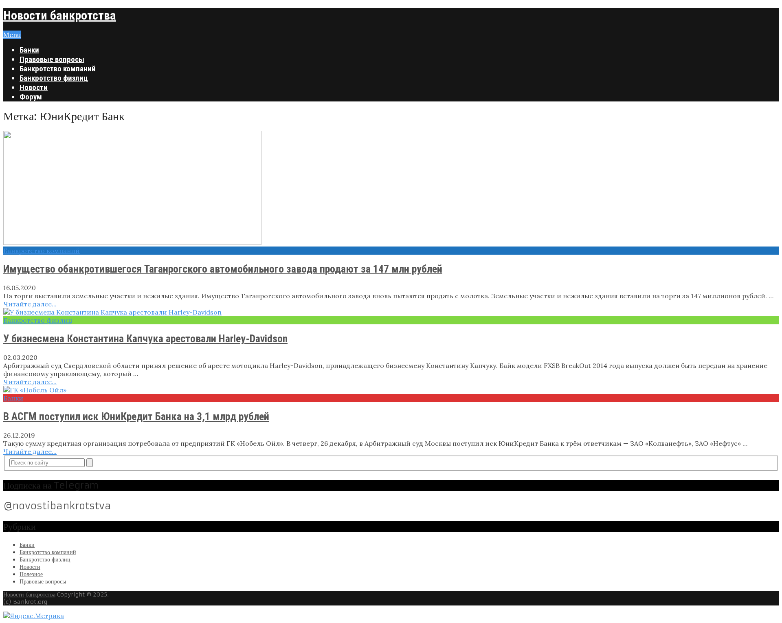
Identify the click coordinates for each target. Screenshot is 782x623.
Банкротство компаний (58, 68)
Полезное (31, 574)
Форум (31, 96)
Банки (29, 50)
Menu (12, 35)
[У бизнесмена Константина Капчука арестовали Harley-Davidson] (391, 312)
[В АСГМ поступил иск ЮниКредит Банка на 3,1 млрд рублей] (391, 390)
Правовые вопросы (52, 59)
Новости (34, 87)
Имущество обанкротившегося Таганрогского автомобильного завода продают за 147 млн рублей (222, 269)
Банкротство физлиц (54, 78)
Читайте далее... (30, 304)
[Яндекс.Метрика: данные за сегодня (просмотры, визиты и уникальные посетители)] (33, 616)
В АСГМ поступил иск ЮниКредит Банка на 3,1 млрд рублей (136, 416)
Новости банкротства (59, 15)
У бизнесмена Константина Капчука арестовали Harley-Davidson (145, 338)
